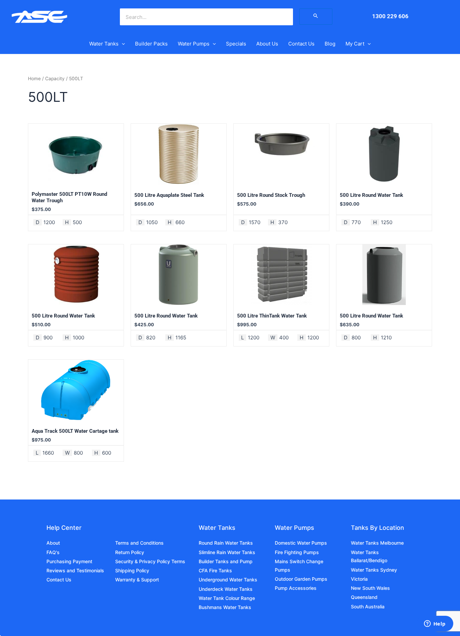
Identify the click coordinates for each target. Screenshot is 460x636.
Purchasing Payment (69, 561)
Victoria (359, 579)
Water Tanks (104, 43)
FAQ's (53, 552)
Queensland (364, 597)
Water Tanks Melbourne (377, 543)
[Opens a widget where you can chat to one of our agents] (434, 624)
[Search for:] (315, 16)
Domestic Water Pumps (301, 543)
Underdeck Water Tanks (226, 589)
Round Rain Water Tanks (226, 543)
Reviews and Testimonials (75, 570)
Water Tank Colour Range (227, 598)
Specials (236, 43)
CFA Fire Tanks (215, 570)
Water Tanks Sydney (374, 570)
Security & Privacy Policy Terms (150, 561)
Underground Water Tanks (228, 579)
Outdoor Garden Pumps (301, 579)
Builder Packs (151, 43)
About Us (267, 43)
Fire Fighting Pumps (297, 552)
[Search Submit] (315, 16)
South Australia (368, 606)
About (53, 543)
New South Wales (370, 588)
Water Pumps (193, 43)
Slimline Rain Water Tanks (227, 552)
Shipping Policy (132, 570)
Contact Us (301, 43)
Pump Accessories (296, 588)
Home (34, 78)
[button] (122, 44)
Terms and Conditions (139, 543)
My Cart (355, 43)
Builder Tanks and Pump (226, 561)
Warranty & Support (137, 579)
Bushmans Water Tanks (225, 607)
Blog (330, 43)
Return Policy (129, 552)
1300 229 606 (390, 16)
